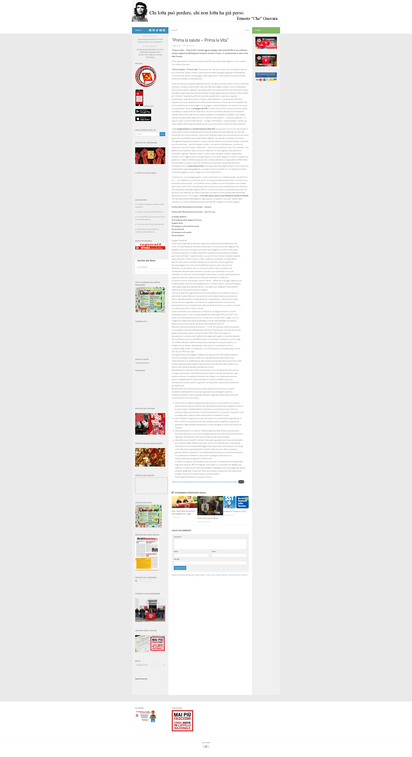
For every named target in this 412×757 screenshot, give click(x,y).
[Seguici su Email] (150, 30)
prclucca (176, 46)
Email (214, 551)
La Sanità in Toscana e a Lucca (234, 511)
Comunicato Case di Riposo (207, 518)
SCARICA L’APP (148, 106)
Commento (178, 537)
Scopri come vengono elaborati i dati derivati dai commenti (226, 575)
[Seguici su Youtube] (160, 30)
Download (241, 482)
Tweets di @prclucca (142, 363)
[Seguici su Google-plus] (164, 30)
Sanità (174, 30)
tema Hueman (160, 752)
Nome (176, 551)
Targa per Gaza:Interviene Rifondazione (150, 212)
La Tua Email (142, 267)
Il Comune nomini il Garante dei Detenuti (150, 224)
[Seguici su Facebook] (153, 30)
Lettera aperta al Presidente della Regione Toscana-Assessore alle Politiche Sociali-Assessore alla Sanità (204, 482)
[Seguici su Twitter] (157, 30)
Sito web (176, 559)
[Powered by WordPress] (143, 752)
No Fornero (139, 24)
